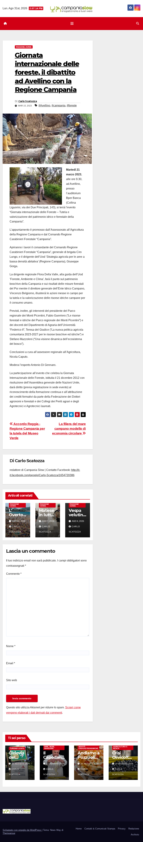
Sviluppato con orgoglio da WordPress (22, 830)
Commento (13, 573)
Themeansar (9, 833)
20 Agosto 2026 (90, 764)
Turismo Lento (17, 748)
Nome (10, 646)
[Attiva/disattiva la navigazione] (72, 23)
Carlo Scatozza (27, 101)
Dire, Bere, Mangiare (49, 747)
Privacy (122, 828)
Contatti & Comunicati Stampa (99, 828)
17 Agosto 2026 (124, 764)
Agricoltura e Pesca (120, 747)
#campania (58, 105)
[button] (137, 23)
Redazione (133, 828)
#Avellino (44, 105)
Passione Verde (24, 47)
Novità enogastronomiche (88, 747)
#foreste (72, 105)
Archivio (135, 834)
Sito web (11, 680)
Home (79, 828)
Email (10, 663)
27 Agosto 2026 (21, 764)
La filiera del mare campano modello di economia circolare (69, 428)
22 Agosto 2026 (55, 764)
